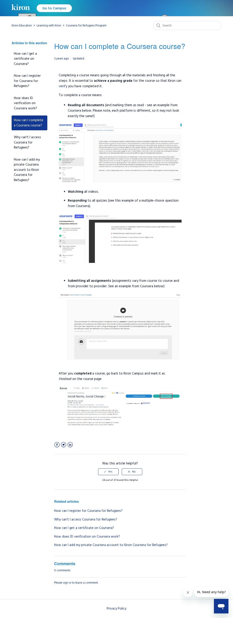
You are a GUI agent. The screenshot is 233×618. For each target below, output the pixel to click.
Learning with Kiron (49, 25)
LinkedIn (70, 445)
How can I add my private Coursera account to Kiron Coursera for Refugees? (27, 169)
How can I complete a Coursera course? (28, 123)
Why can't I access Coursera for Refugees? (27, 142)
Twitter (63, 445)
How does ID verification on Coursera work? (25, 103)
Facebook (57, 445)
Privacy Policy (116, 608)
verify (63, 86)
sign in (67, 583)
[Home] (21, 8)
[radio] (108, 471)
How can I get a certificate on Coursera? (25, 58)
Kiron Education (22, 25)
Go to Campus (54, 8)
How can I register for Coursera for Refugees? (27, 80)
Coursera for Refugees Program (86, 25)
